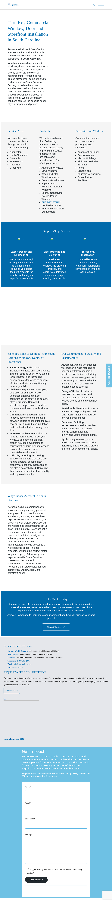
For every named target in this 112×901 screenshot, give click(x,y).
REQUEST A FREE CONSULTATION (25, 672)
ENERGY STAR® (51, 202)
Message (28, 835)
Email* (28, 803)
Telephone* (30, 819)
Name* (28, 787)
